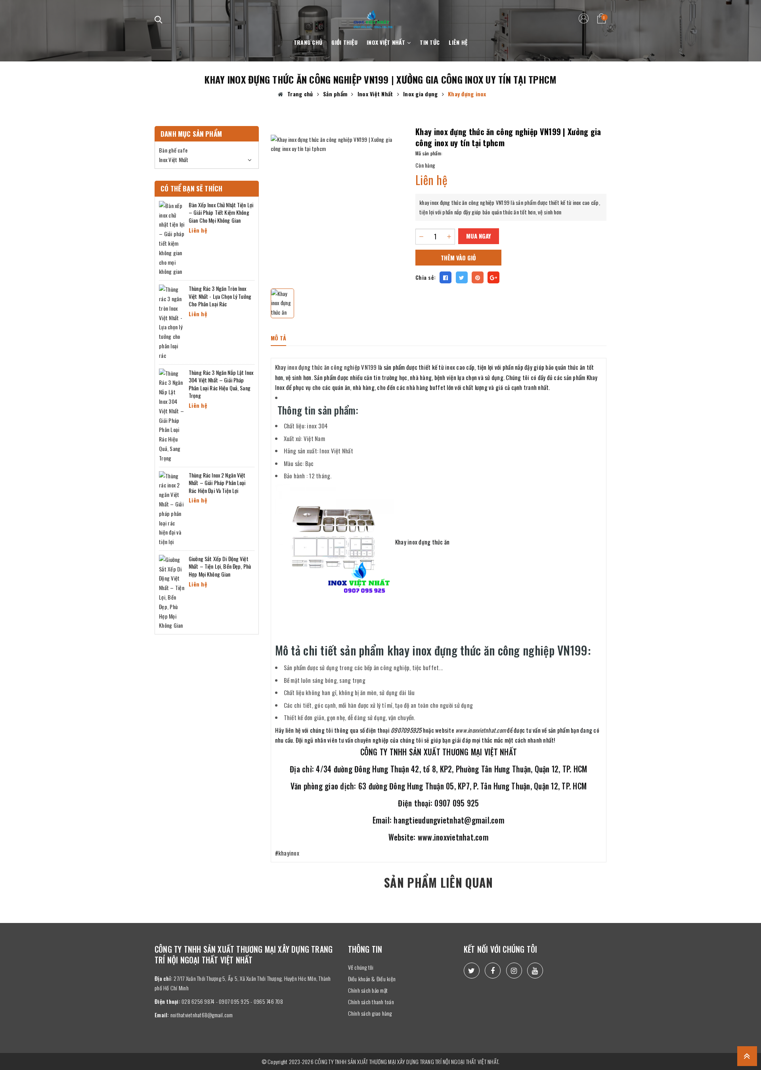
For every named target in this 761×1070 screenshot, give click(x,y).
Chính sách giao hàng (370, 1013)
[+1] (493, 277)
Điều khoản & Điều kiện (372, 978)
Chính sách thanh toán (371, 1001)
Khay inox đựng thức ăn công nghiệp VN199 (326, 367)
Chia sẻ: (425, 277)
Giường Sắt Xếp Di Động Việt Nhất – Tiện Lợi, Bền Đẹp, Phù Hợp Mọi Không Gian (220, 566)
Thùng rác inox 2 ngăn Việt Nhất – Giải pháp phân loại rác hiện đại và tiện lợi (217, 483)
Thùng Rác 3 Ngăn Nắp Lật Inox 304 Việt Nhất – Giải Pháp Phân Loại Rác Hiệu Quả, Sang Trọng (221, 384)
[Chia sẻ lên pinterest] (478, 277)
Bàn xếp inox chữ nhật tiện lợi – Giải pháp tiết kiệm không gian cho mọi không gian (221, 212)
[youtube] (535, 970)
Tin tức (430, 42)
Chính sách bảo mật (368, 990)
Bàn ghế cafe (173, 150)
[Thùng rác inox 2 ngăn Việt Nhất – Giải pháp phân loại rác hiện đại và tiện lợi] (172, 508)
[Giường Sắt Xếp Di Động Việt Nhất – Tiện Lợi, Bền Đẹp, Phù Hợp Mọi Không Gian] (172, 591)
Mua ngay (478, 235)
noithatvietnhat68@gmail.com (201, 1015)
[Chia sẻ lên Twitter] (462, 277)
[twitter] (472, 970)
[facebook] (493, 970)
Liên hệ (458, 42)
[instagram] (514, 970)
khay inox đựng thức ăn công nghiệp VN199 (464, 202)
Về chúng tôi (361, 967)
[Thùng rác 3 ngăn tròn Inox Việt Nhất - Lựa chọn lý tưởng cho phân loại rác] (172, 321)
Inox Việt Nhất (387, 42)
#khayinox (287, 852)
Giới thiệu (344, 42)
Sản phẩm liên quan (438, 882)
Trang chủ (308, 42)
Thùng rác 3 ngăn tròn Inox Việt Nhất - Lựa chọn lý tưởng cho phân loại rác (220, 296)
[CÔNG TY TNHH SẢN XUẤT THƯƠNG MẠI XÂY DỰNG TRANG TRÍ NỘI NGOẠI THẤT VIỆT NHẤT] (373, 14)
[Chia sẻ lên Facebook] (445, 277)
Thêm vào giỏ (458, 257)
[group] (337, 201)
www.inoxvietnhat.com (480, 730)
